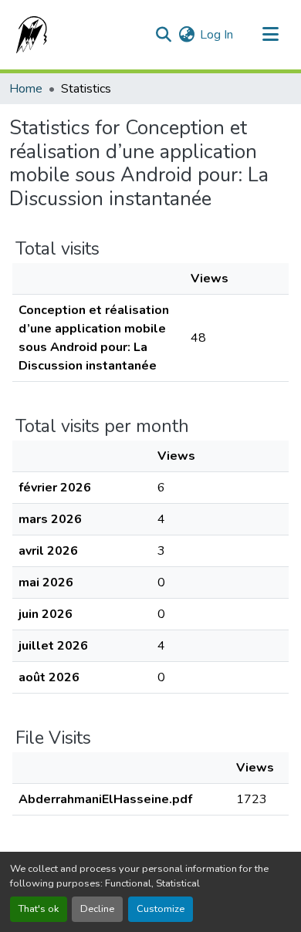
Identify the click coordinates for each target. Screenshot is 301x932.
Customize (160, 909)
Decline (97, 909)
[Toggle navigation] (270, 34)
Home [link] (25, 88)
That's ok (39, 909)
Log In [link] (216, 34)
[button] (28, 34)
